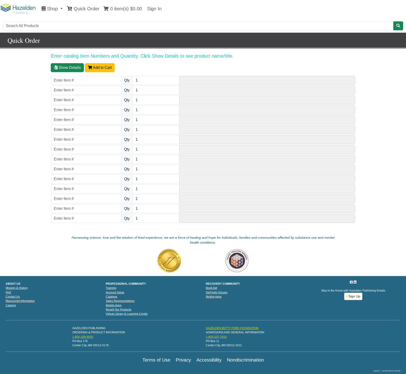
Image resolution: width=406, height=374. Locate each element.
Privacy (183, 359)
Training (111, 288)
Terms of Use (156, 359)
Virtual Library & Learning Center (127, 314)
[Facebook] (352, 282)
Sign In (154, 8)
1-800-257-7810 (216, 337)
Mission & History (17, 288)
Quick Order (85, 8)
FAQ (8, 292)
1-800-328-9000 (82, 337)
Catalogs (111, 296)
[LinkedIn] (355, 282)
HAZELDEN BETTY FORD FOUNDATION (232, 328)
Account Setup (115, 292)
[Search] (398, 25)
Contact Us (13, 296)
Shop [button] (52, 8)
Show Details (69, 68)
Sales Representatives (120, 301)
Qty (127, 80)
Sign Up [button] (353, 296)
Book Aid (211, 288)
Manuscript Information (20, 301)
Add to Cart (102, 68)
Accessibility (209, 359)
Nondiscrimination (245, 359)
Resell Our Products (118, 309)
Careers (11, 305)
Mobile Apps (113, 305)
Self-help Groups (216, 292)
